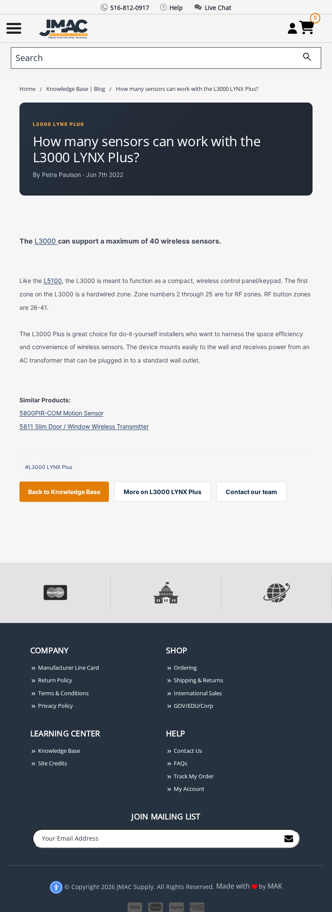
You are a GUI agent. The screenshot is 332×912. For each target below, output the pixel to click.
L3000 (46, 241)
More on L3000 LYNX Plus (162, 491)
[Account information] (292, 28)
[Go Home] (64, 28)
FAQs (179, 763)
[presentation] (1, 627)
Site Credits (52, 763)
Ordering (184, 667)
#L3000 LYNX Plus (48, 467)
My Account (188, 789)
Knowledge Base (58, 751)
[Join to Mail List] (288, 838)
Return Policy (54, 680)
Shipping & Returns (197, 680)
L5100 (53, 280)
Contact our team (251, 491)
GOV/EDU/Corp (192, 706)
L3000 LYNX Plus (58, 124)
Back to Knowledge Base (64, 491)
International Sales (197, 693)
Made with (234, 886)
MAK (275, 886)
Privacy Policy (55, 706)
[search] (304, 58)
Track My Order (193, 776)
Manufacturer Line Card (68, 667)
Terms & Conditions (63, 693)
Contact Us (187, 751)
